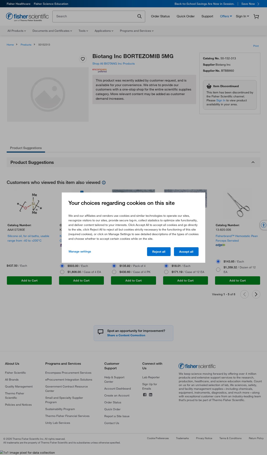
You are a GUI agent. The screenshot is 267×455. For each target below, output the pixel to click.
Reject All (158, 252)
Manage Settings (80, 251)
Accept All (186, 252)
